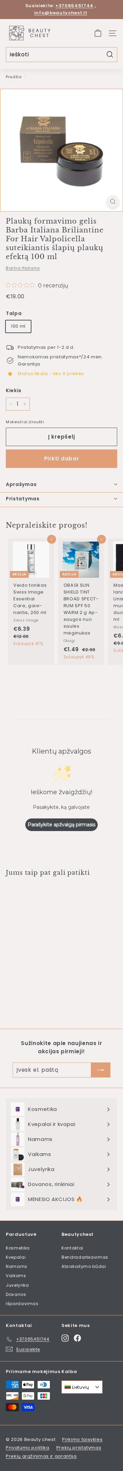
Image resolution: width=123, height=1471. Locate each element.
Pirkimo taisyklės (82, 1439)
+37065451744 (74, 5)
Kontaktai (72, 1248)
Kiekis (14, 390)
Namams (16, 1266)
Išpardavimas (22, 1303)
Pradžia (14, 77)
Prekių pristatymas (78, 1447)
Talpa (14, 313)
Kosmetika (18, 1248)
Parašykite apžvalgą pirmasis (61, 825)
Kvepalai (16, 1257)
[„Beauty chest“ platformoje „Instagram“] (65, 1338)
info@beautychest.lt (60, 13)
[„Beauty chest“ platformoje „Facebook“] (77, 1338)
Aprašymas (21, 484)
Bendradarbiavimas (85, 1257)
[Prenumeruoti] (100, 1069)
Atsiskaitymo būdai (84, 1266)
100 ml (18, 326)
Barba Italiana (23, 268)
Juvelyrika (17, 1285)
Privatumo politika (28, 1447)
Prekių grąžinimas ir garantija (41, 1456)
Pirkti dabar (61, 458)
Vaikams (16, 1276)
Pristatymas (23, 498)
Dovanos (16, 1294)
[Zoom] (113, 201)
